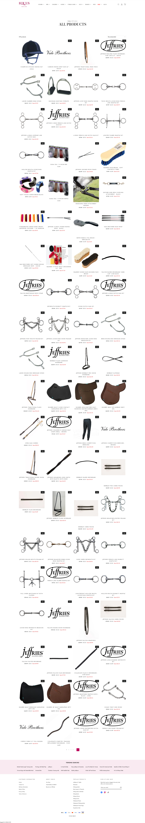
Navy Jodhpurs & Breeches (77, 767)
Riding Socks (76, 798)
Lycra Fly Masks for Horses (92, 767)
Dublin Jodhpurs (75, 770)
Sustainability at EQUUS (51, 784)
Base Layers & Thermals (78, 789)
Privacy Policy (22, 791)
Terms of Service (22, 794)
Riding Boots (76, 794)
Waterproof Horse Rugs (78, 805)
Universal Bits (38, 770)
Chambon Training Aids (53, 770)
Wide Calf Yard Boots (91, 770)
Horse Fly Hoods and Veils (106, 767)
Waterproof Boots (77, 801)
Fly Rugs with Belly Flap (40, 767)
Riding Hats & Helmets (78, 791)
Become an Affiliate (50, 787)
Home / (69, 21)
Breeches (75, 784)
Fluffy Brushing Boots (104, 770)
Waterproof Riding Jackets (79, 803)
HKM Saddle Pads (65, 770)
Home (20, 782)
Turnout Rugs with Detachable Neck (25, 770)
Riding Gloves (76, 796)
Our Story (48, 782)
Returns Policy (22, 789)
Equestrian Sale (76, 808)
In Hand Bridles (64, 767)
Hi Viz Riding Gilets (118, 770)
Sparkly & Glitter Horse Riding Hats (122, 767)
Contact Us (21, 784)
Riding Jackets (76, 787)
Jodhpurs (50, 767)
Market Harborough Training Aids (25, 767)
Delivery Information (23, 787)
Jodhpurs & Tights (77, 782)
